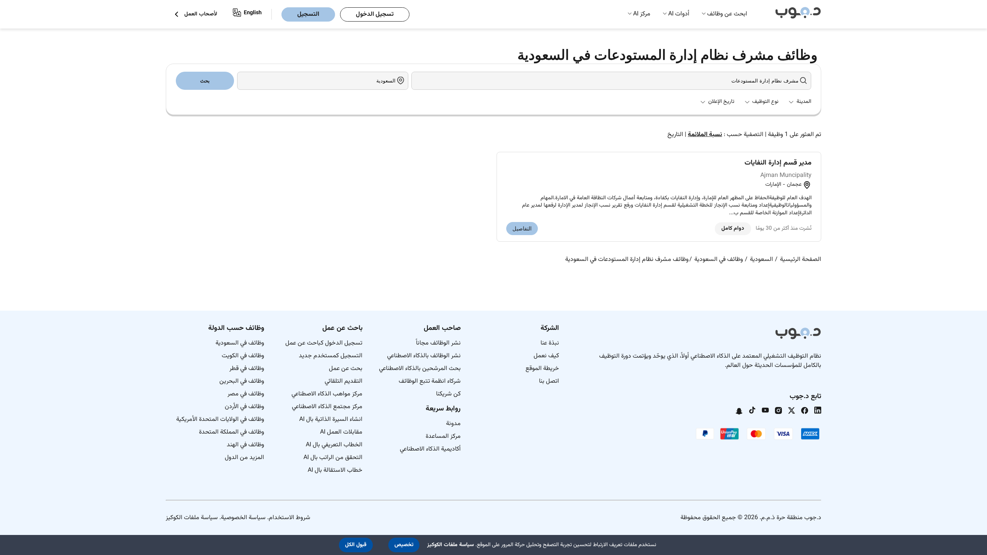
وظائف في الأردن (244, 407)
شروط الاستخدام (289, 518)
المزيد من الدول (244, 457)
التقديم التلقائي (343, 381)
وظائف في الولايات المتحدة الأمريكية (220, 419)
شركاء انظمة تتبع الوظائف (430, 381)
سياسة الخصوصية (243, 518)
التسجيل (308, 14)
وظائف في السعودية (240, 343)
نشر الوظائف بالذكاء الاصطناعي (424, 356)
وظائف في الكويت (243, 356)
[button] (403, 545)
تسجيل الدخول (375, 14)
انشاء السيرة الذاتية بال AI (330, 419)
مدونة (453, 424)
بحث (205, 81)
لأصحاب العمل (200, 14)
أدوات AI (678, 14)
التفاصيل (522, 228)
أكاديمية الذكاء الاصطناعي (430, 449)
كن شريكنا (448, 394)
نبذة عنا (550, 343)
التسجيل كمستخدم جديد (330, 356)
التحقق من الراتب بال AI (332, 457)
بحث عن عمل (345, 368)
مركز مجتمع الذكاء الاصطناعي (327, 407)
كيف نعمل (546, 356)
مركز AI (641, 14)
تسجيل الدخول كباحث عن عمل (323, 343)
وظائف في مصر (245, 394)
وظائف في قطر (246, 368)
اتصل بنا (549, 381)
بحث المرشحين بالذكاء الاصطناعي (420, 368)
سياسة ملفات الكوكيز (192, 518)
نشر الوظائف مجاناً (438, 343)
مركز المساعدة (443, 436)
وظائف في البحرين (241, 381)
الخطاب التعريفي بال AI (334, 445)
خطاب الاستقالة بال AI (335, 470)
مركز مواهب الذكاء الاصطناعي (326, 394)
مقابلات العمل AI (341, 432)
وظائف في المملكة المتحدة (231, 432)
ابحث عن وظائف (727, 14)
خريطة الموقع (542, 368)
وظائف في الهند (245, 445)
